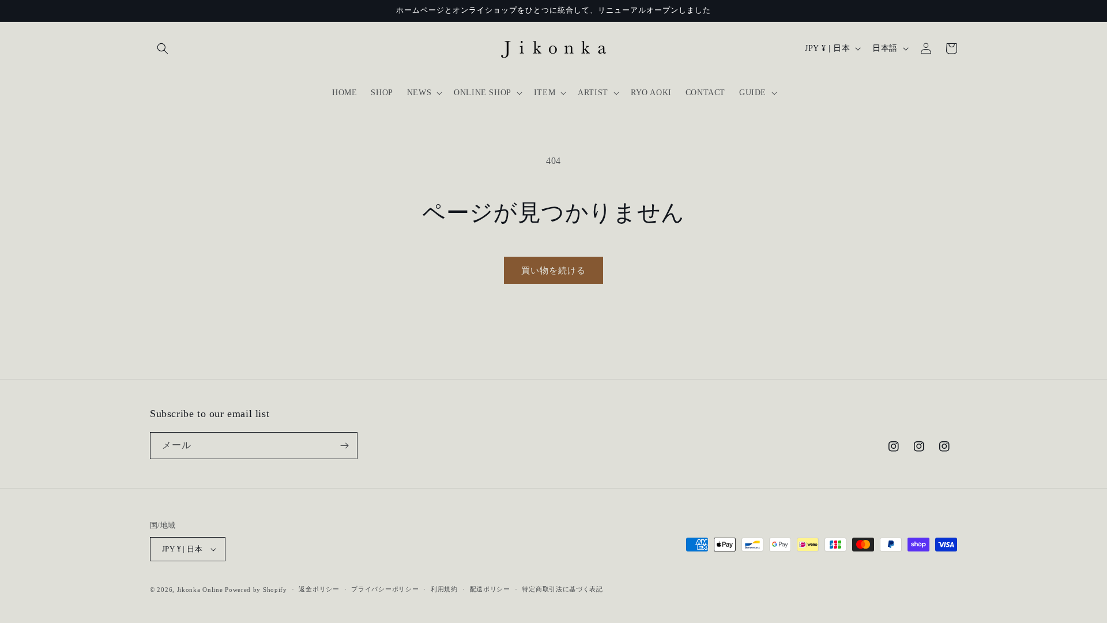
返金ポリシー (319, 589)
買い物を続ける (553, 270)
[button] (162, 48)
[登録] (344, 445)
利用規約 (444, 589)
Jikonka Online (200, 589)
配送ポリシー (490, 589)
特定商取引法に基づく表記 (562, 589)
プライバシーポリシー (385, 589)
